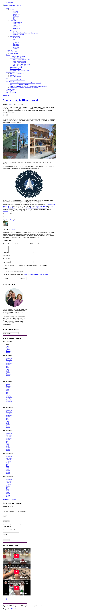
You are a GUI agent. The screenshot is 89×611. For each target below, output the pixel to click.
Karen (10, 104)
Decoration (16, 48)
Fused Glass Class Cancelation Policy (20, 70)
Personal (8, 220)
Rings (14, 19)
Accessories (13, 20)
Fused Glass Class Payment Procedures (20, 66)
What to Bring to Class (16, 67)
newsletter (5, 211)
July (7, 366)
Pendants (15, 17)
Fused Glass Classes (11, 92)
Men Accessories (17, 22)
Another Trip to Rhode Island (20, 100)
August (8, 364)
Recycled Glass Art (18, 34)
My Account (9, 2)
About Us (9, 50)
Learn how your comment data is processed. (36, 274)
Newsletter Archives (11, 89)
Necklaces (16, 16)
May (7, 346)
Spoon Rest (16, 45)
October (8, 361)
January (8, 352)
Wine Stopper (17, 28)
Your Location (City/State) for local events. (14, 511)
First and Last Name (9, 530)
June (7, 367)
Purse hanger (16, 25)
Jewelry (12, 9)
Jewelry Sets (16, 14)
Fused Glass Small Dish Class (21, 64)
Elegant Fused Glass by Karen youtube (36, 208)
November (9, 360)
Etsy (52, 206)
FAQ (7, 78)
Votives (15, 39)
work (16, 220)
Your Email (6, 259)
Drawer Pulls (16, 42)
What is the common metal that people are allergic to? (24, 87)
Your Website (6, 262)
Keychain (15, 26)
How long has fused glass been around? (20, 84)
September (9, 363)
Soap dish (16, 44)
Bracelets (15, 11)
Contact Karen (14, 53)
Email (5, 516)
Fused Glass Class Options (17, 58)
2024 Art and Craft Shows (17, 73)
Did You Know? (10, 81)
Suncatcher (16, 41)
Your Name (6, 255)
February (8, 351)
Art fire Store (11, 208)
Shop (7, 8)
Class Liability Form (15, 69)
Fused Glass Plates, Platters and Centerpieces (25, 33)
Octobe (8, 436)
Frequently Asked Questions (17, 80)
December (9, 358)
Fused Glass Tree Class (19, 61)
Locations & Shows (11, 72)
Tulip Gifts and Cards (15, 76)
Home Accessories (15, 36)
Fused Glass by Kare (41, 206)
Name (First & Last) (8, 506)
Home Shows (13, 75)
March (8, 349)
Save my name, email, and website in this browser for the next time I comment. (26, 265)
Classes (8, 55)
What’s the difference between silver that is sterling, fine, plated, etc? (28, 86)
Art (10, 30)
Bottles (15, 31)
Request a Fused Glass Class (17, 56)
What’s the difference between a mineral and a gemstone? (25, 83)
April (7, 348)
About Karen (13, 51)
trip (13, 220)
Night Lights (16, 37)
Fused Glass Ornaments (19, 62)
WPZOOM (13, 609)
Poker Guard (16, 23)
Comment (5, 252)
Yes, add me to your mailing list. (14, 271)
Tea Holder (16, 47)
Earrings (15, 12)
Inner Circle (7, 96)
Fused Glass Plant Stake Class (21, 59)
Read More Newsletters (9, 499)
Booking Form (10, 90)
